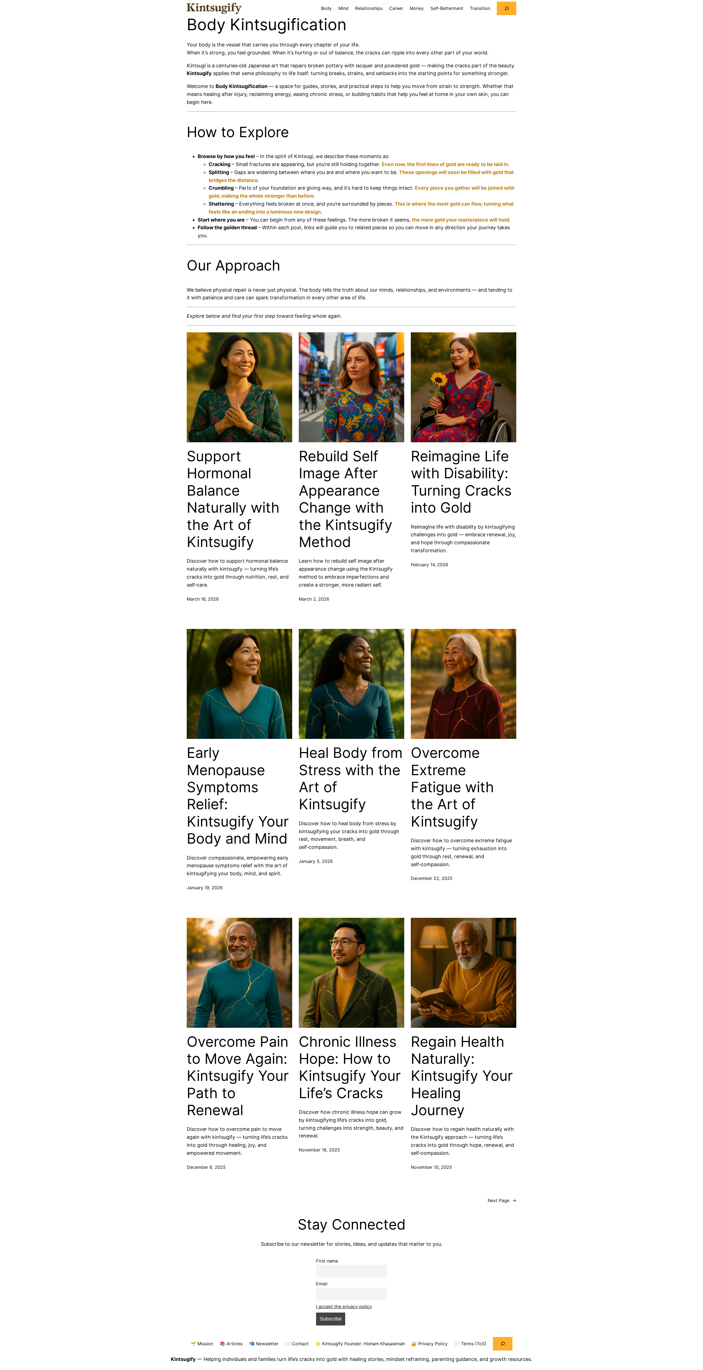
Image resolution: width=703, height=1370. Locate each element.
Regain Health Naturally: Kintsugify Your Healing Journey (462, 1076)
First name (327, 1261)
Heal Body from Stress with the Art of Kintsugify (351, 778)
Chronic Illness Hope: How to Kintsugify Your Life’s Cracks (350, 1067)
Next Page (502, 1200)
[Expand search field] (506, 8)
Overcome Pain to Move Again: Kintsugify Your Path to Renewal (238, 1076)
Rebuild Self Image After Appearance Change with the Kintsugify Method (345, 499)
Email (321, 1283)
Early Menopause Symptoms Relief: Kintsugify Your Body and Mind (238, 795)
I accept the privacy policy (344, 1306)
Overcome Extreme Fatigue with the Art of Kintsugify (452, 787)
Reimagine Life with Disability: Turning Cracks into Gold (461, 482)
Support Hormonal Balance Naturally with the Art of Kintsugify (233, 499)
